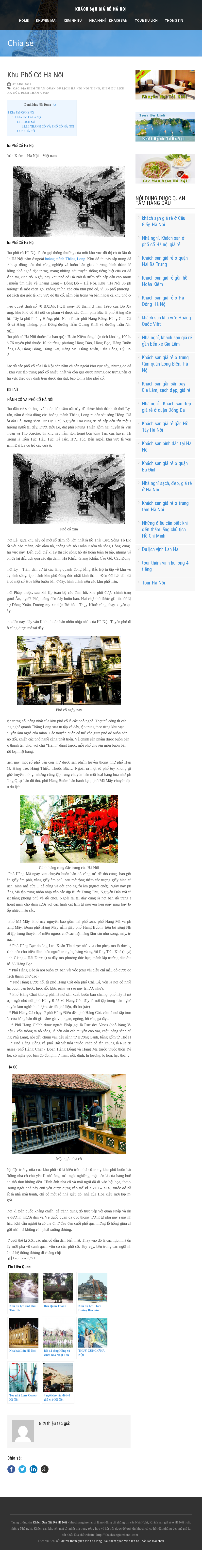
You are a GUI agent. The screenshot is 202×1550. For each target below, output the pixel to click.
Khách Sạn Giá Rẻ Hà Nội (50, 1522)
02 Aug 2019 (22, 84)
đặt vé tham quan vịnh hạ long (81, 1541)
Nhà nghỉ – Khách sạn (108, 20)
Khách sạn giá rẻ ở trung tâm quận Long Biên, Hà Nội (165, 364)
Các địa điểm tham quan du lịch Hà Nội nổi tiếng (56, 88)
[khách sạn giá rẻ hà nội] (165, 98)
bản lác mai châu (153, 1541)
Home (24, 20)
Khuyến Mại (46, 20)
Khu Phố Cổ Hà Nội (35, 74)
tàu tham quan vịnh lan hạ (121, 1541)
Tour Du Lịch (146, 20)
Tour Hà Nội (153, 583)
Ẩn (54, 104)
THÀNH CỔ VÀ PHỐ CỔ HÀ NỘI (47, 126)
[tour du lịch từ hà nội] (165, 140)
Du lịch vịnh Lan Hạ (160, 549)
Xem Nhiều (73, 20)
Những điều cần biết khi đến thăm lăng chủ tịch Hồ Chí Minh (165, 529)
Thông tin (174, 20)
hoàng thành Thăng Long (65, 259)
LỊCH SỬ (26, 122)
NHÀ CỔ (26, 131)
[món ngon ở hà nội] (165, 182)
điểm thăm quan (35, 92)
